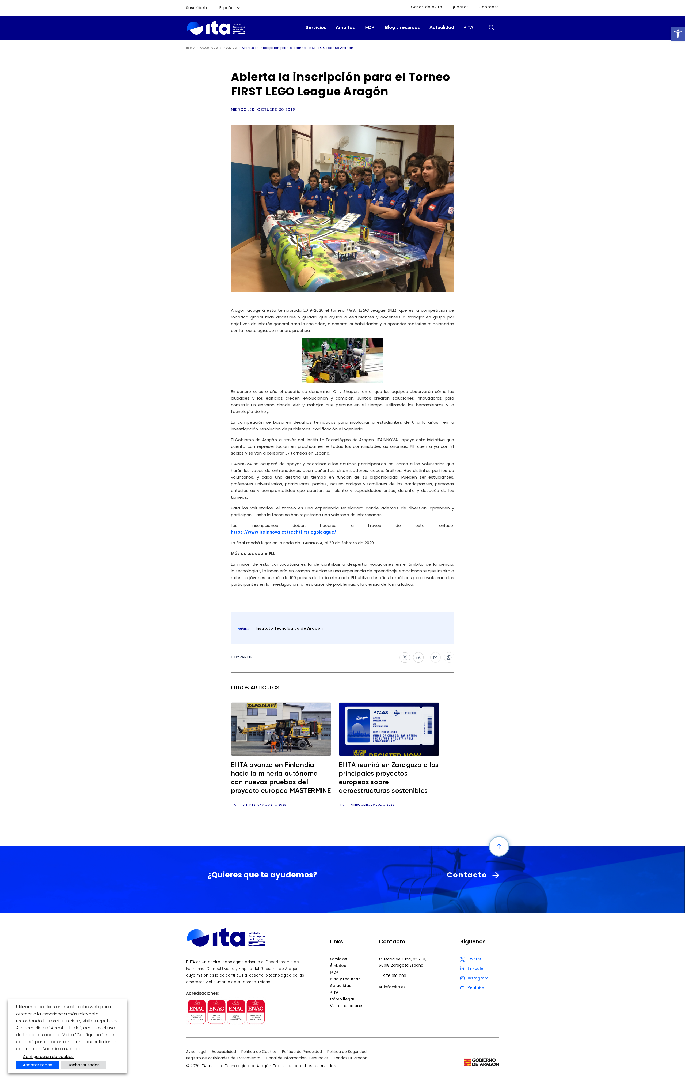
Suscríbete (197, 7)
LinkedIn (475, 968)
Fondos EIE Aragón (350, 1058)
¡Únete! (460, 7)
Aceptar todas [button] (37, 1065)
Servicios (316, 27)
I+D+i (369, 27)
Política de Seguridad (347, 1051)
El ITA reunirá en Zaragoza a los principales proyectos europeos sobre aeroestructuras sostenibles (389, 778)
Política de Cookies (259, 1051)
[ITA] (216, 34)
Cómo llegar (342, 999)
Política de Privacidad (302, 1051)
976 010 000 (394, 976)
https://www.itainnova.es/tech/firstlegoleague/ (283, 532)
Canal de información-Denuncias (297, 1058)
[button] (678, 34)
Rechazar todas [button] (84, 1065)
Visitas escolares (346, 1005)
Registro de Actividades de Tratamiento (223, 1058)
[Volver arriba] (499, 846)
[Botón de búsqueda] (491, 27)
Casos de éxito (426, 7)
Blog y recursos (402, 27)
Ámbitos (345, 27)
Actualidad (441, 27)
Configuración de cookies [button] (48, 1056)
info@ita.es (394, 987)
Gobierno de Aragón (279, 968)
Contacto (489, 7)
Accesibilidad (224, 1051)
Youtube (476, 987)
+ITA (468, 27)
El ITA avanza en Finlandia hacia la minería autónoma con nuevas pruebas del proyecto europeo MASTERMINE (281, 778)
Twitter (474, 959)
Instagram (478, 978)
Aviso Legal (196, 1051)
